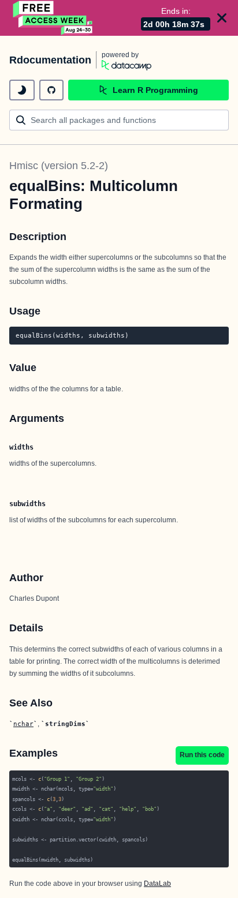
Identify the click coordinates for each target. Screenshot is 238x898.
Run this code (202, 755)
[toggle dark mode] (22, 90)
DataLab (157, 884)
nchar (23, 723)
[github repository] (51, 90)
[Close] (221, 17)
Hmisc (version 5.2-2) (58, 165)
